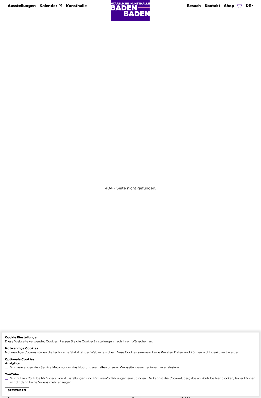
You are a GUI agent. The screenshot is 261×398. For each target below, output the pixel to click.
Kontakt (212, 6)
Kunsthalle (76, 6)
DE (248, 6)
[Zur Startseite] (130, 10)
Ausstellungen (22, 6)
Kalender (48, 6)
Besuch (194, 6)
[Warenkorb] (239, 6)
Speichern (17, 390)
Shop (229, 6)
